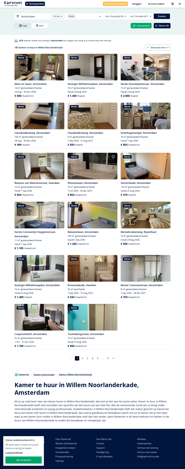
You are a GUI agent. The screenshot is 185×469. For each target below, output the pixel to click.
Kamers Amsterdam (44, 374)
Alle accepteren (23, 460)
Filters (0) (164, 25)
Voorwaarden (62, 452)
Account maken (156, 3)
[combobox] (30, 16)
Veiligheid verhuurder (148, 456)
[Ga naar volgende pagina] (113, 358)
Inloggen (137, 3)
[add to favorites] (60, 58)
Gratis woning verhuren (115, 3)
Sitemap (59, 460)
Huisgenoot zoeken (65, 447)
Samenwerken (144, 443)
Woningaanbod (36, 3)
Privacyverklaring (64, 456)
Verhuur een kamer (147, 452)
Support (100, 447)
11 (108, 358)
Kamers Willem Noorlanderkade (75, 374)
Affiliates (141, 439)
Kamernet (24, 374)
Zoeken (162, 16)
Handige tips (102, 452)
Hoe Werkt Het (103, 439)
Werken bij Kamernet (66, 443)
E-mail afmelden (104, 456)
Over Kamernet (63, 439)
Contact (100, 443)
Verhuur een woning (147, 447)
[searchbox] (34, 16)
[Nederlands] (172, 4)
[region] (23, 451)
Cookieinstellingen (14, 452)
